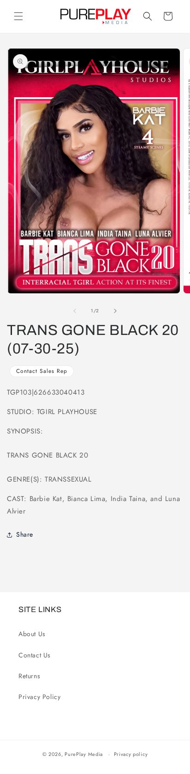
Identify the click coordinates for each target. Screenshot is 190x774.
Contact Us (34, 655)
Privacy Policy (39, 696)
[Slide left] (75, 311)
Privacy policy (131, 754)
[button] (18, 16)
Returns (29, 676)
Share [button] (24, 534)
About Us (32, 633)
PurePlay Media (84, 754)
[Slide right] (115, 311)
